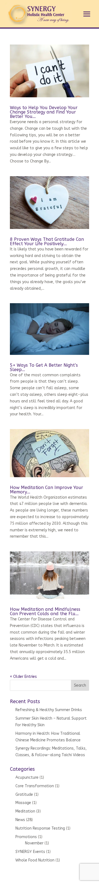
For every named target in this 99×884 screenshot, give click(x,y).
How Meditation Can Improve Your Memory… (46, 490)
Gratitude (24, 794)
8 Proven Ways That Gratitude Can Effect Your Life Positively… (47, 241)
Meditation (25, 811)
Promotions (26, 837)
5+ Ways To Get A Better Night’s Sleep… (44, 367)
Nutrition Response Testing (40, 828)
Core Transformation (34, 786)
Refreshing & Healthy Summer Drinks (48, 710)
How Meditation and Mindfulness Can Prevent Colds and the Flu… (45, 611)
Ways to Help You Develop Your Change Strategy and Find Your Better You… (44, 112)
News (20, 819)
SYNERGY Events (30, 851)
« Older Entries (23, 676)
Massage (23, 802)
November (34, 843)
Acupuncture (26, 777)
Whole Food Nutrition (34, 860)
